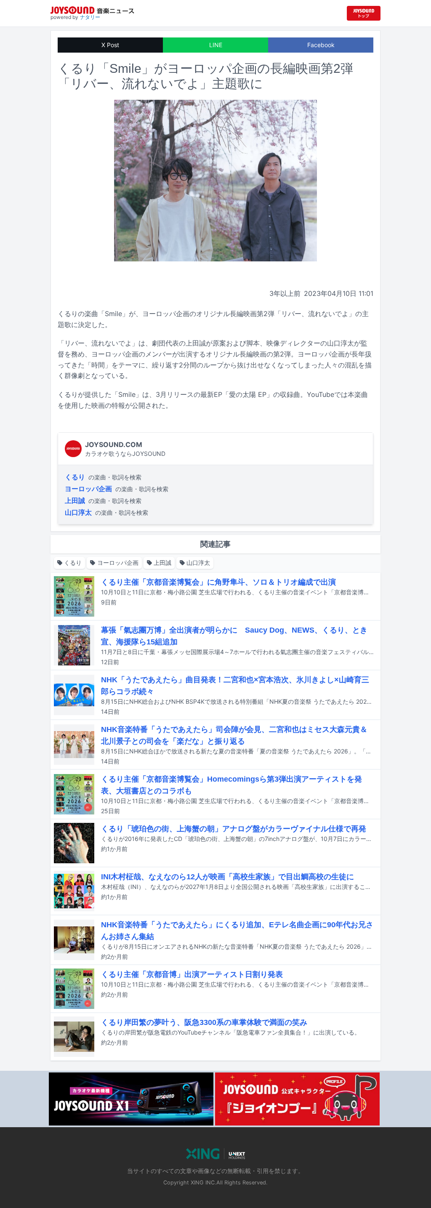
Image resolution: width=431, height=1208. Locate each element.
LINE (215, 44)
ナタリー (90, 17)
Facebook (321, 44)
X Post (110, 44)
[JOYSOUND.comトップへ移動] (363, 13)
